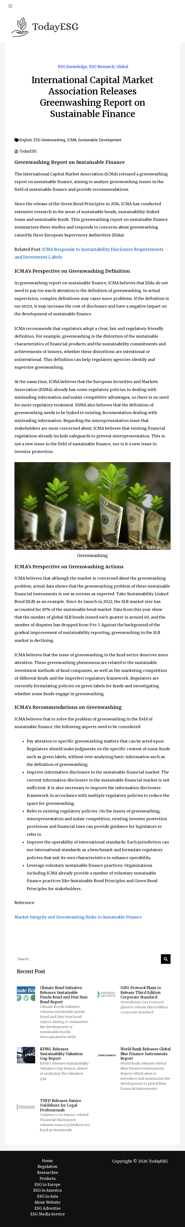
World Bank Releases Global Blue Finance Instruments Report (145, 1054)
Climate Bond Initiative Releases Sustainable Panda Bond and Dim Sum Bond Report (63, 994)
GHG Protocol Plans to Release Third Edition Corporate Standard (140, 992)
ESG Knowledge (72, 66)
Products (48, 1178)
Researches (47, 1172)
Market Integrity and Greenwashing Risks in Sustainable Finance (78, 917)
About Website (47, 1202)
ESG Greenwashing (49, 140)
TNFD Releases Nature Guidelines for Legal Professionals (60, 1105)
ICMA (71, 140)
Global (122, 66)
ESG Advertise (47, 1208)
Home (47, 1161)
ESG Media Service (47, 1214)
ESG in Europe (47, 1184)
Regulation (47, 1166)
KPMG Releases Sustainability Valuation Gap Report (61, 1054)
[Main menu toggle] (10, 6)
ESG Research (101, 66)
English (26, 140)
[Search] (166, 959)
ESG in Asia (47, 1196)
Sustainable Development (99, 140)
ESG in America (47, 1190)
